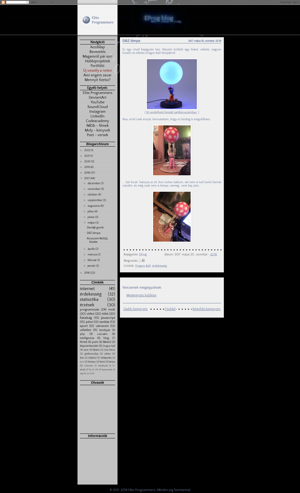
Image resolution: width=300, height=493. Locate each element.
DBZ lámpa (93, 233)
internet (87, 288)
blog (106, 338)
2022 (87, 150)
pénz (89, 322)
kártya (112, 361)
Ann (82, 357)
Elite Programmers (142, 490)
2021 (87, 156)
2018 (87, 172)
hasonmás (107, 369)
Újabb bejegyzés (135, 309)
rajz (81, 373)
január (92, 265)
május (91, 222)
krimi (102, 361)
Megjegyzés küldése (141, 295)
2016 (87, 272)
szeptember (95, 200)
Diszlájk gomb (95, 227)
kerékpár (104, 330)
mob (111, 309)
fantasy (92, 361)
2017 (87, 178)
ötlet (105, 314)
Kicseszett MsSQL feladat (97, 240)
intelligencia (87, 338)
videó (90, 314)
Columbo (88, 366)
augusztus (94, 205)
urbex (108, 353)
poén (95, 342)
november (94, 189)
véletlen (85, 330)
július (91, 211)
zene (86, 349)
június (91, 217)
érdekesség (91, 294)
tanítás (104, 322)
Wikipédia (106, 357)
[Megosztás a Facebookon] (143, 260)
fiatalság (86, 318)
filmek (83, 342)
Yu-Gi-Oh (93, 369)
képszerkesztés (89, 346)
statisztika (89, 299)
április (91, 249)
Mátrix (96, 349)
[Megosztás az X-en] (140, 260)
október (93, 194)
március (93, 254)
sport (84, 326)
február (92, 260)
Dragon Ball (109, 346)
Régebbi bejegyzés (206, 309)
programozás (89, 309)
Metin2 (107, 342)
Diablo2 (92, 357)
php (82, 334)
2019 (87, 167)
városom (102, 326)
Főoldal (170, 309)
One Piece (109, 349)
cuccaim (102, 334)
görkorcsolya (91, 353)
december (94, 183)
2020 (87, 161)
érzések (87, 305)
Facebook (103, 366)
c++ (82, 361)
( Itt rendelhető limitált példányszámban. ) (172, 112)
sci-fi (89, 373)
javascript (108, 318)
